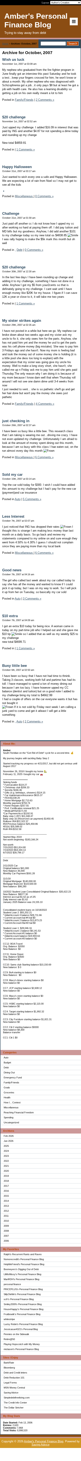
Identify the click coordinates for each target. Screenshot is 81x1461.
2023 (6, 1156)
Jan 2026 (8, 1141)
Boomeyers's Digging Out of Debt (21, 1269)
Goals (7, 1087)
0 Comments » (44, 196)
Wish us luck (13, 60)
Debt (6, 1067)
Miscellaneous (11, 1107)
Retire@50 (9, 1339)
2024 (6, 1151)
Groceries (9, 1092)
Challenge (10, 214)
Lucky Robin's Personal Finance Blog (23, 1324)
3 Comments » (32, 598)
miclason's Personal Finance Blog (21, 1349)
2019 (6, 1176)
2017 (6, 1186)
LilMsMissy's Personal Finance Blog (22, 1274)
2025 (6, 1146)
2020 (6, 1171)
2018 (6, 1181)
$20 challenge (13, 117)
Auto (6, 1057)
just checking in (15, 421)
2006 (6, 1241)
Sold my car (12, 475)
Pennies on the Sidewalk (16, 1334)
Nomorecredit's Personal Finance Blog (24, 1259)
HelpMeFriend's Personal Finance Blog (24, 1264)
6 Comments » (44, 457)
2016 (6, 1191)
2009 (6, 1226)
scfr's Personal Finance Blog (19, 1299)
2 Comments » (45, 99)
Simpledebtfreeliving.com (17, 1397)
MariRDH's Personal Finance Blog (21, 1279)
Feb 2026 (9, 1136)
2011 (6, 1216)
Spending (8, 1117)
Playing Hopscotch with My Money (22, 1344)
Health (7, 1097)
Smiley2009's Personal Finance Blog (23, 1304)
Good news (11, 570)
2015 (6, 1196)
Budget (7, 1062)
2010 (6, 1221)
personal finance (12, 1284)
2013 (6, 1206)
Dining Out (9, 1072)
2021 (6, 1166)
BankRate (9, 1362)
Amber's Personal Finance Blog (43, 1441)
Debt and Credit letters (15, 1372)
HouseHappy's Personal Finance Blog (23, 1309)
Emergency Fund (13, 1077)
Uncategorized (11, 1122)
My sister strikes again (21, 321)
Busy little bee (14, 666)
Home (5, 43)
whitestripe (9, 1319)
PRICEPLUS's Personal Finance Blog (23, 1289)
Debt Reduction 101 (14, 1377)
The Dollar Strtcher (14, 1407)
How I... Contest (12, 1102)
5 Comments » (32, 499)
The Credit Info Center (15, 1402)
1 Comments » (25, 149)
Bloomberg (9, 1367)
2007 (6, 1236)
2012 (6, 1211)
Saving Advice (11, 1392)
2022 (6, 1161)
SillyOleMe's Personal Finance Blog (22, 1294)
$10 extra (10, 616)
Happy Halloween (17, 167)
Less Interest (13, 516)
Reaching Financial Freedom (19, 1112)
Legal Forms (10, 1382)
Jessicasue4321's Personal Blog (21, 1329)
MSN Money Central (14, 1387)
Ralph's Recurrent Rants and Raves (23, 1254)
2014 (6, 1201)
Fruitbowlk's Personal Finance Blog (22, 1314)
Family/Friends (11, 1082)
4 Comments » (45, 403)
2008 (6, 1231)
